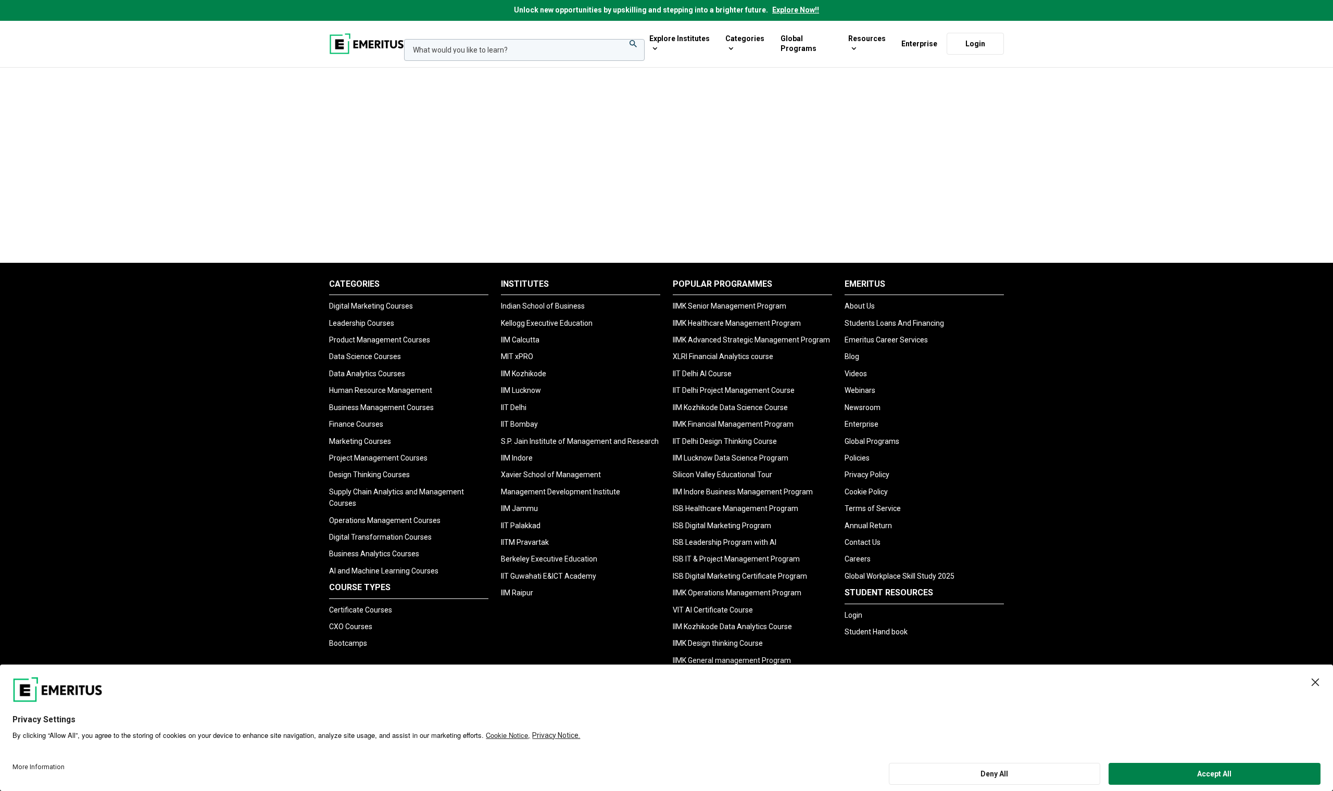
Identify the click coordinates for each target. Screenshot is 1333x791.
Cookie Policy (866, 492)
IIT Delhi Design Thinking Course (725, 441)
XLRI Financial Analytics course (723, 356)
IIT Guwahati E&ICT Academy (548, 576)
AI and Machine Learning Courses (383, 571)
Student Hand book (876, 632)
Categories (744, 38)
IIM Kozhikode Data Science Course (730, 407)
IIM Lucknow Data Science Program (730, 458)
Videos (856, 373)
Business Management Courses (381, 407)
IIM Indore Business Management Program (743, 492)
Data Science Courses (365, 356)
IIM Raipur (517, 593)
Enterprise (919, 43)
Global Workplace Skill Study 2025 (899, 576)
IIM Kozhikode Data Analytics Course (732, 626)
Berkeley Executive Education (549, 559)
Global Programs (798, 43)
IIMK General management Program (732, 660)
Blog (852, 356)
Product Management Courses (379, 340)
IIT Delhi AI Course (702, 373)
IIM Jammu (519, 508)
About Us (860, 306)
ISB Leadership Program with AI (724, 542)
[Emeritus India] (366, 43)
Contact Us (863, 542)
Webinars (860, 390)
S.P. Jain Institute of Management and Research (580, 441)
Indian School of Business (543, 306)
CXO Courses (350, 626)
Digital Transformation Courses (380, 537)
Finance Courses (356, 424)
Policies (857, 458)
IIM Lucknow (521, 390)
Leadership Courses (361, 323)
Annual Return (868, 525)
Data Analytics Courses (367, 373)
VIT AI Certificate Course (713, 610)
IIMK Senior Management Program (729, 306)
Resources (867, 38)
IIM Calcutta (520, 340)
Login (975, 43)
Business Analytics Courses (374, 554)
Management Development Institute (560, 492)
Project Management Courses (378, 458)
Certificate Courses (360, 610)
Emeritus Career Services (886, 340)
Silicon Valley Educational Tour (722, 474)
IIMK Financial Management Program (733, 424)
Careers (858, 559)
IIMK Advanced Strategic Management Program (751, 340)
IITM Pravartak (525, 542)
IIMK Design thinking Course (718, 643)
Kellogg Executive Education (547, 323)
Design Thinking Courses (369, 474)
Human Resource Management (380, 390)
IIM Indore (517, 458)
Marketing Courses (360, 441)
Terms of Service (873, 508)
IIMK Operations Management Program (737, 593)
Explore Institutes (679, 38)
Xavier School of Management (551, 474)
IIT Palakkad (520, 525)
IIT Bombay (519, 424)
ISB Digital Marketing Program (722, 525)
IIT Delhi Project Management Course (734, 390)
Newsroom (863, 407)
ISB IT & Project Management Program (736, 559)
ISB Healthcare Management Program (735, 508)
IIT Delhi (513, 407)
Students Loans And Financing (894, 323)
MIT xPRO (517, 356)
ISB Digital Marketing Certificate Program (740, 576)
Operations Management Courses (385, 520)
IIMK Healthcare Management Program (737, 323)
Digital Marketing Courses (371, 306)
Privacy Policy (867, 474)
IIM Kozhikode (523, 373)
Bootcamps (348, 643)
